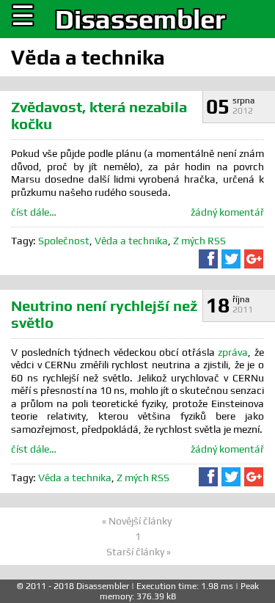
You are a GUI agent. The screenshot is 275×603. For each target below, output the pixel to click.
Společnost (63, 240)
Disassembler (140, 19)
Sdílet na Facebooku (208, 258)
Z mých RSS (199, 240)
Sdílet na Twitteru (231, 258)
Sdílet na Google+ (253, 258)
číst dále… (33, 212)
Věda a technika (131, 240)
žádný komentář (227, 212)
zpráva (233, 352)
